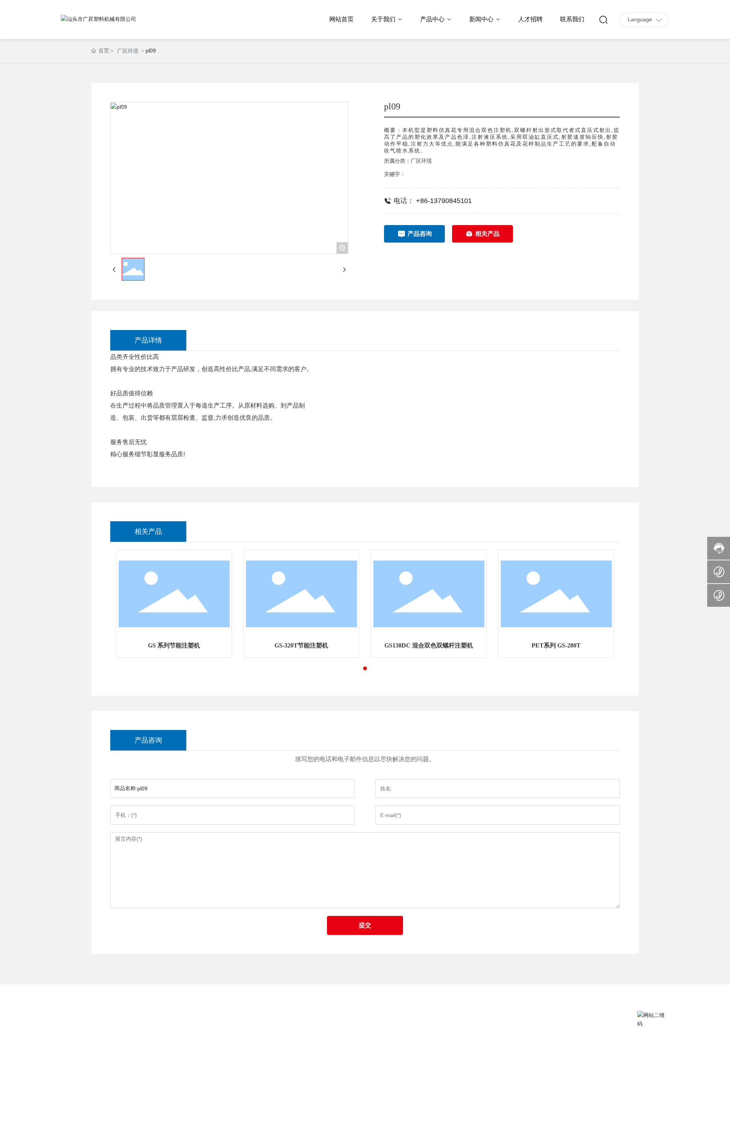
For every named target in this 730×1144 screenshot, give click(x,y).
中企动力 (597, 1132)
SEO (628, 1132)
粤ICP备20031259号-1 (525, 1132)
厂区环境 (127, 51)
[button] (365, 668)
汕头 (613, 1132)
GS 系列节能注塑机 (174, 645)
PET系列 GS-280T (556, 645)
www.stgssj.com (102, 1077)
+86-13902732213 (94, 1056)
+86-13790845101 (445, 201)
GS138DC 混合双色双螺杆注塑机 (428, 645)
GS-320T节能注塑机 (301, 645)
